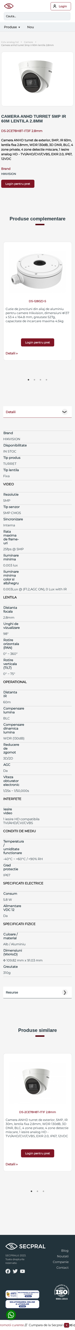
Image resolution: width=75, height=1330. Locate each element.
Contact (62, 1267)
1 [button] (29, 380)
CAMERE (28, 42)
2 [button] (35, 380)
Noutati (63, 1256)
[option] (37, 301)
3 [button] (41, 380)
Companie (61, 1262)
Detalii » (12, 353)
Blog (65, 1250)
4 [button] (47, 380)
